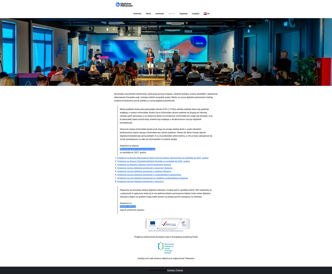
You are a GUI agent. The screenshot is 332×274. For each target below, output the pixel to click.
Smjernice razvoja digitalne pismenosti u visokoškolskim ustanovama (149, 175)
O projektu (195, 14)
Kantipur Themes (175, 270)
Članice (148, 14)
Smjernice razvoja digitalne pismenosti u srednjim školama (144, 171)
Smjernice (171, 14)
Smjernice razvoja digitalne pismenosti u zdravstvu (140, 181)
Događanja (184, 14)
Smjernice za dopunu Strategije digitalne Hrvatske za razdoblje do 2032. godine (153, 161)
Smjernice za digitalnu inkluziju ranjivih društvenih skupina (144, 164)
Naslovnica (137, 14)
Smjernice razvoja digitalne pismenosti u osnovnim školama (144, 168)
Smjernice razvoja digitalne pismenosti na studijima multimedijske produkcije (152, 178)
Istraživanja (159, 14)
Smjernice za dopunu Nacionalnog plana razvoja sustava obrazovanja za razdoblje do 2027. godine (162, 158)
